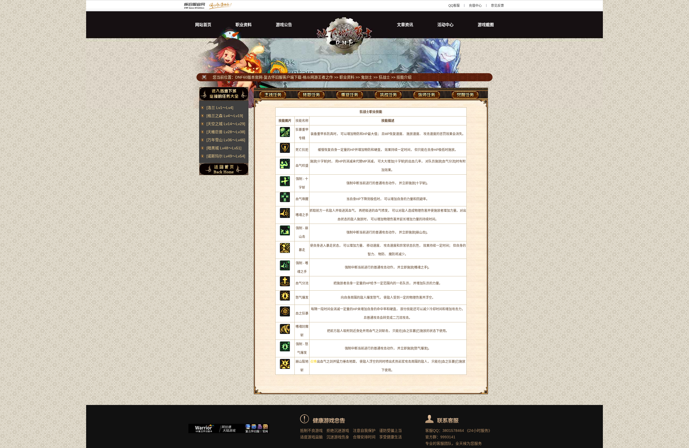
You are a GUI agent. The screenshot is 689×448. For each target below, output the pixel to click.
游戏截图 (486, 24)
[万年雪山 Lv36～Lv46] (225, 140)
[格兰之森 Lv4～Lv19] (224, 116)
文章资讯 (405, 24)
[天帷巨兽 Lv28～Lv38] (225, 132)
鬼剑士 (366, 77)
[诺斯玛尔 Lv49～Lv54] (225, 156)
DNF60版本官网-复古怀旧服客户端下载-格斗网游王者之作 (216, 5)
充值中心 (475, 6)
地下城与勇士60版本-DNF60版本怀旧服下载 (344, 24)
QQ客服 (454, 6)
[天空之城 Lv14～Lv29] (225, 124)
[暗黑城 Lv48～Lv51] (223, 148)
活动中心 (445, 24)
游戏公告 (284, 24)
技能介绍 (404, 77)
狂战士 (384, 77)
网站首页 (203, 24)
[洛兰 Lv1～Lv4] (219, 107)
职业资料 (243, 24)
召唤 (313, 362)
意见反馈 (497, 6)
